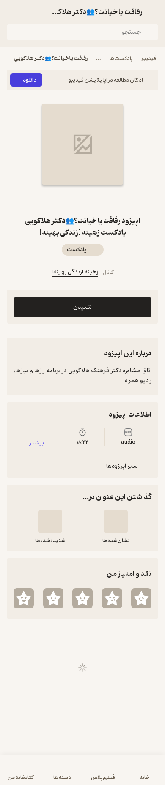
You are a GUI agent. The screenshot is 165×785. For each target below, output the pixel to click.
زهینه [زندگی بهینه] (75, 271)
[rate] (141, 598)
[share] (72, 199)
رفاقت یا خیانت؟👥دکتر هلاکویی (51, 58)
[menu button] (12, 12)
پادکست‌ (77, 249)
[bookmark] (92, 199)
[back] (153, 12)
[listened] (50, 521)
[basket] (32, 12)
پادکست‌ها (121, 59)
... (98, 59)
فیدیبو (149, 59)
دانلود (29, 80)
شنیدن (82, 307)
